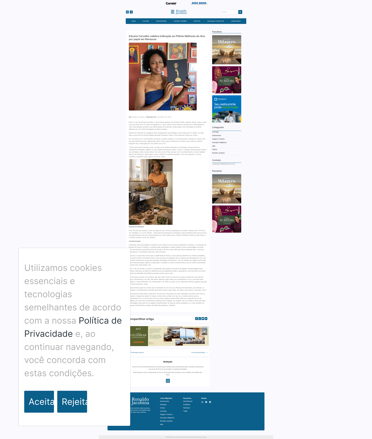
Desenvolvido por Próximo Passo (196, 437)
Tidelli (185, 411)
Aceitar (41, 401)
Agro (213, 146)
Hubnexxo (186, 408)
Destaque (163, 404)
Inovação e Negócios (219, 142)
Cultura (214, 149)
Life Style (215, 132)
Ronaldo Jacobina (218, 153)
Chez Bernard (187, 401)
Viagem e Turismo (218, 139)
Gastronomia (216, 135)
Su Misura (186, 404)
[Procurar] (240, 12)
